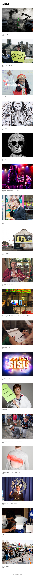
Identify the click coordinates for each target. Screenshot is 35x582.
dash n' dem (5, 4)
